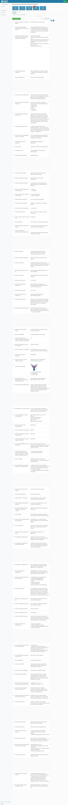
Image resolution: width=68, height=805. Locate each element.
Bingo (35, 7)
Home (3, 6)
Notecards (4, 10)
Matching (29, 7)
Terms (4, 801)
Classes (3, 14)
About (2, 801)
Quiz (22, 7)
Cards (15, 7)
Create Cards (5, 4)
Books (3, 12)
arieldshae (23, 14)
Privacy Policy (8, 801)
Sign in (65, 1)
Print (43, 7)
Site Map (2, 804)
